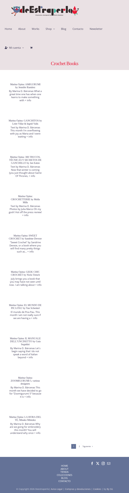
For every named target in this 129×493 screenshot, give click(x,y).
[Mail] (108, 463)
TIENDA (64, 471)
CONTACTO (64, 481)
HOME (64, 465)
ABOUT (64, 468)
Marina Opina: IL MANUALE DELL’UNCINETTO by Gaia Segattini (25, 341)
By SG (110, 489)
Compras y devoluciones (78, 489)
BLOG (64, 478)
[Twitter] (97, 463)
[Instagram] (103, 463)
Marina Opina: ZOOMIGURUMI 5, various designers (25, 380)
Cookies (97, 489)
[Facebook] (92, 463)
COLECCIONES (64, 475)
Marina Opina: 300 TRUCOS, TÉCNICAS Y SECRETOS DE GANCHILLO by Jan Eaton (25, 160)
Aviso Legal (57, 489)
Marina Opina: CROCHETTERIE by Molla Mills (25, 199)
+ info (28, 100)
